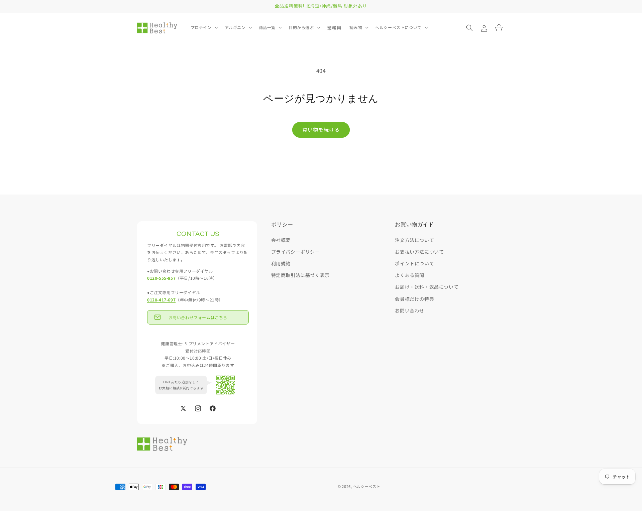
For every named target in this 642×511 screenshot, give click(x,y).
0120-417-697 (161, 299)
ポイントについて (414, 263)
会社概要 (281, 240)
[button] (204, 27)
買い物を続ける (321, 129)
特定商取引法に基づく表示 (300, 275)
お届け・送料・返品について (426, 287)
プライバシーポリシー (295, 251)
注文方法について (414, 240)
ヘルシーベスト (367, 486)
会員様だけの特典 (414, 298)
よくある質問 (409, 275)
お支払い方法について (419, 251)
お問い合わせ (409, 310)
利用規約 (281, 263)
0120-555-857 (161, 278)
